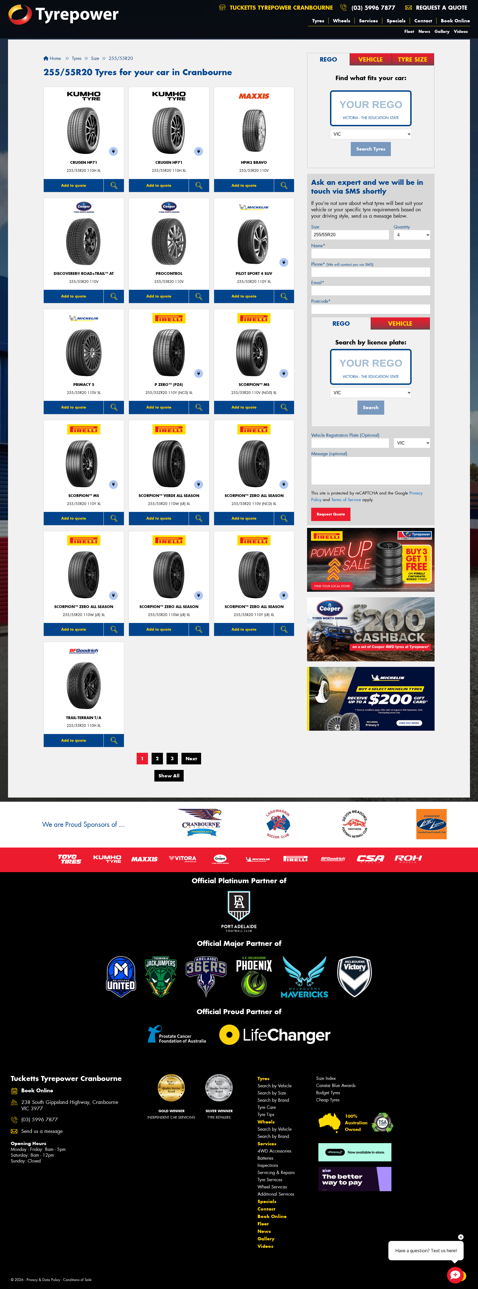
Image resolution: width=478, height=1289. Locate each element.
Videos (461, 31)
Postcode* (321, 301)
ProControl (169, 273)
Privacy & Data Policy (43, 1279)
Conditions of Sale (77, 1279)
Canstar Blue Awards (335, 1085)
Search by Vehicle (275, 1086)
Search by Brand (273, 1100)
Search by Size (272, 1093)
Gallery (442, 31)
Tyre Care (267, 1107)
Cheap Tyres (327, 1100)
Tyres (318, 21)
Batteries (265, 1158)
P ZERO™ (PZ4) (169, 384)
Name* (318, 246)
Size (315, 227)
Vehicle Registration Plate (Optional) (345, 435)
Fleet (409, 31)
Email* (317, 283)
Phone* (342, 264)
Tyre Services (270, 1180)
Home (54, 58)
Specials (396, 21)
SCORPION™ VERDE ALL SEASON (169, 495)
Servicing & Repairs (276, 1172)
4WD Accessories (274, 1151)
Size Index (326, 1078)
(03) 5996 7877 (373, 7)
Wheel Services (272, 1187)
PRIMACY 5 (83, 384)
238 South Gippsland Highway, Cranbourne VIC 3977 (69, 1105)
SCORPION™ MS (254, 384)
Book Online (455, 21)
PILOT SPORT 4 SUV (254, 273)
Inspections (268, 1165)
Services (368, 21)
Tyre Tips (266, 1114)
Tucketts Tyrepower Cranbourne (280, 7)
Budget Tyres (328, 1093)
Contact (423, 21)
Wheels (341, 21)
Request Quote (331, 514)
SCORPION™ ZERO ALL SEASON (254, 495)
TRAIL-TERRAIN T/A (83, 717)
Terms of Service (346, 500)
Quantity (402, 227)
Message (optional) (329, 454)
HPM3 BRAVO (254, 162)
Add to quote (73, 185)
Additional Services (276, 1194)
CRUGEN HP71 (83, 162)
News (424, 31)
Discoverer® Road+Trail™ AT (84, 273)
